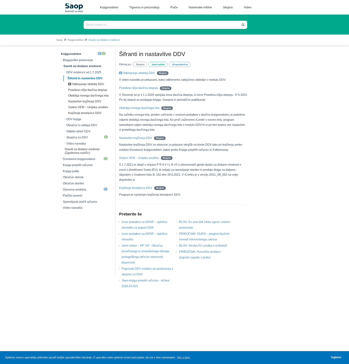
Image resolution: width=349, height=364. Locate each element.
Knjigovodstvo (76, 39)
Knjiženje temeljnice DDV (84, 113)
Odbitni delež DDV (78, 131)
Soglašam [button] (336, 357)
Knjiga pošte (71, 171)
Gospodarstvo (179, 64)
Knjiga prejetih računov (78, 165)
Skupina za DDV (86, 137)
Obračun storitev (73, 183)
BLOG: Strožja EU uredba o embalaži (205, 245)
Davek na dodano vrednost (104, 39)
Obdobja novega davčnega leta (88, 95)
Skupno (140, 64)
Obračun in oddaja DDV (81, 125)
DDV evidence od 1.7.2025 (83, 72)
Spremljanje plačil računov (80, 201)
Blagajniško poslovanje (78, 60)
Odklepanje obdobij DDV (87, 84)
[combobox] (162, 25)
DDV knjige (73, 119)
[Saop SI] (72, 5)
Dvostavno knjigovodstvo (84, 159)
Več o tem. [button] (183, 357)
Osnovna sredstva (84, 189)
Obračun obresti (73, 177)
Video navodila (76, 143)
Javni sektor (158, 64)
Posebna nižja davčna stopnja (87, 89)
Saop (59, 39)
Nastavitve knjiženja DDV (84, 101)
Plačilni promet (72, 195)
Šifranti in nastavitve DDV (85, 78)
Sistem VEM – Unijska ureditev (88, 107)
